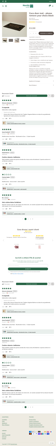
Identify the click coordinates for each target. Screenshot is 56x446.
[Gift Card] (6, 6)
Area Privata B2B (6, 435)
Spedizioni (4, 423)
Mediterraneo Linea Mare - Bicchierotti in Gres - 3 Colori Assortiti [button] (21, 144)
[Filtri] (49, 96)
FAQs (3, 421)
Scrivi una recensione (31, 95)
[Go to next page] (33, 219)
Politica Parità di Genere (35, 423)
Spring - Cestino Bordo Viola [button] (13, 168)
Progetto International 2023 (35, 425)
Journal (3, 433)
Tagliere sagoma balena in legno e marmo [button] (16, 123)
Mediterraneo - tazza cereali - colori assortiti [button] (16, 189)
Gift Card (4, 436)
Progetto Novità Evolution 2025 (36, 426)
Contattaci (4, 419)
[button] (3, 6)
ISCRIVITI (28, 269)
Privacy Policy (32, 419)
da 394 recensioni (28, 232)
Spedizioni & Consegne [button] (34, 81)
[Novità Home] (28, 6)
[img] (28, 231)
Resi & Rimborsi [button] (33, 85)
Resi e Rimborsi (5, 425)
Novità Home (14, 444)
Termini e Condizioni (34, 421)
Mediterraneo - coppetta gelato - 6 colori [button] (16, 213)
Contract (4, 438)
